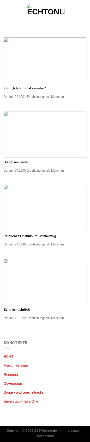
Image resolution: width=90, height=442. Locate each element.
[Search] (84, 12)
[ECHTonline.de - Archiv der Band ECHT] (46, 12)
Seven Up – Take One (21, 401)
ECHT (8, 357)
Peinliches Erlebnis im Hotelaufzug (30, 236)
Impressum (72, 430)
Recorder (11, 374)
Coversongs (13, 383)
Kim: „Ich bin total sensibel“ (25, 88)
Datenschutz (45, 436)
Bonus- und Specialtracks (24, 392)
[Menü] (6, 12)
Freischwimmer (16, 365)
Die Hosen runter (16, 162)
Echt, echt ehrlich (17, 309)
